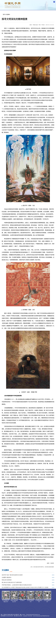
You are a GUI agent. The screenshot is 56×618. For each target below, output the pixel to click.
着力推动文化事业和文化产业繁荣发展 (12, 582)
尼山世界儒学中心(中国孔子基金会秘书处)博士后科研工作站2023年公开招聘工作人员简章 (25, 587)
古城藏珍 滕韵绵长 (6, 577)
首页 (4, 14)
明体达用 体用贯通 (6, 580)
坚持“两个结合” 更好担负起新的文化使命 (12, 575)
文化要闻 (7, 14)
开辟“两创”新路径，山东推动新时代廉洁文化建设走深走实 (17, 585)
